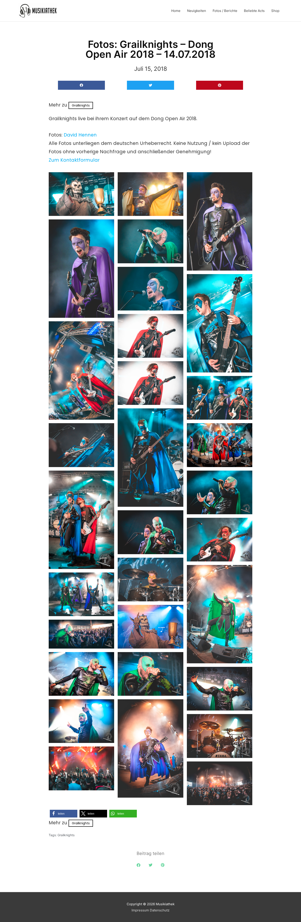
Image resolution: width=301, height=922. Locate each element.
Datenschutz (159, 910)
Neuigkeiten (196, 11)
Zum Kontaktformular (74, 160)
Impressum (140, 910)
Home (175, 11)
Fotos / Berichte (225, 11)
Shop (275, 11)
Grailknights (81, 105)
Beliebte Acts (254, 11)
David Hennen (80, 135)
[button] (81, 85)
